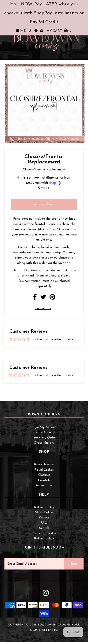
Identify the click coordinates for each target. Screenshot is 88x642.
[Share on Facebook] (35, 298)
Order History (44, 443)
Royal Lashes (44, 470)
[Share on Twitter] (43, 298)
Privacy (44, 517)
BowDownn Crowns (54, 625)
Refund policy (44, 538)
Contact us (43, 308)
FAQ (44, 523)
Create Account (44, 432)
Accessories (44, 485)
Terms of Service (44, 533)
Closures (44, 475)
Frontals (44, 480)
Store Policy (44, 512)
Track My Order (44, 437)
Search (44, 528)
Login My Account (44, 427)
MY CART (59, 31)
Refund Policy (44, 507)
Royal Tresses (44, 464)
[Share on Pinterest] (52, 298)
